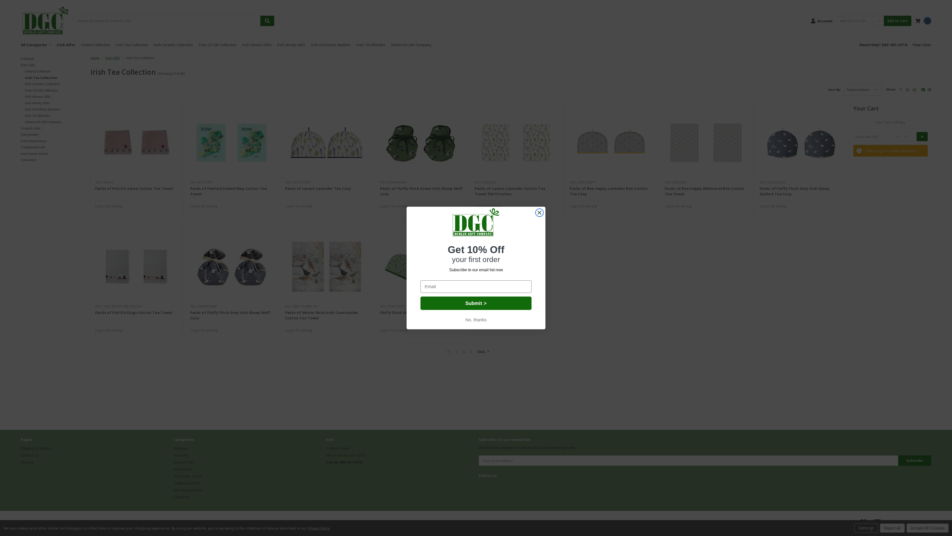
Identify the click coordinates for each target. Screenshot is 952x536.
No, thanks (476, 319)
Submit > (476, 303)
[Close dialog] (539, 213)
